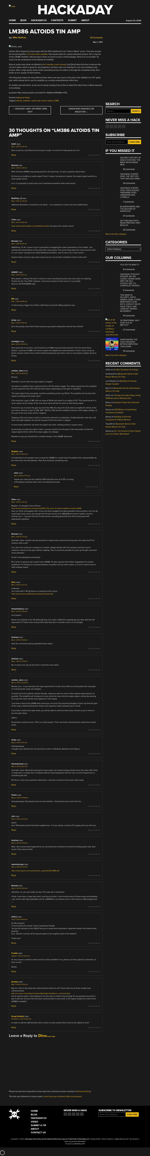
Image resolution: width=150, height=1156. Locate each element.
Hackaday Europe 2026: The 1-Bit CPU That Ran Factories (130, 176)
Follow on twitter (111, 126)
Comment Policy (83, 1091)
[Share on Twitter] (13, 41)
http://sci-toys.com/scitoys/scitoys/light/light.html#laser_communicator (40, 993)
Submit (72, 20)
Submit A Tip (38, 1125)
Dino (13, 582)
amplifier (26, 100)
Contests (57, 20)
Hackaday (75, 10)
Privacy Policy (95, 1139)
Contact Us (38, 1132)
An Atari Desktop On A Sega (125, 369)
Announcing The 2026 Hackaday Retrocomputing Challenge (129, 343)
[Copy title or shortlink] (23, 42)
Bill (12, 299)
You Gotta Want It (129, 264)
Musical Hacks (24, 97)
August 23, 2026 (133, 20)
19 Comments (128, 351)
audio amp (36, 100)
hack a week (47, 100)
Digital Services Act (121, 1139)
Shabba (14, 982)
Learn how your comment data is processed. (62, 1096)
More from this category (115, 234)
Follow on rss (119, 126)
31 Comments (128, 216)
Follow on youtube (115, 126)
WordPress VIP (79, 1144)
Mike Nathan (19, 37)
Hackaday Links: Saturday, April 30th (29, 110)
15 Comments (128, 315)
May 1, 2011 (98, 42)
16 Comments (128, 269)
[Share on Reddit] (20, 41)
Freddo (14, 953)
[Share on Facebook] (10, 41)
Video (34, 1121)
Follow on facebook (107, 126)
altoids (19, 100)
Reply (13, 155)
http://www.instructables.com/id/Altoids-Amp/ (30, 226)
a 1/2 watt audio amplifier (37, 54)
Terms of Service (107, 1139)
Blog (23, 20)
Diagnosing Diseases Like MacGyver (81, 110)
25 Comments (128, 230)
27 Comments (128, 329)
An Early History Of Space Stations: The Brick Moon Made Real (130, 161)
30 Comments (96, 37)
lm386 (56, 100)
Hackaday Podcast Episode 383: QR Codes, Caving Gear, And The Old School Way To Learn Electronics (130, 280)
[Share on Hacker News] (17, 41)
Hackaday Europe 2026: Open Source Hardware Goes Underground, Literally (129, 192)
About (85, 20)
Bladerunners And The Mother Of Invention (130, 208)
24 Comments (128, 183)
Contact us (123, 126)
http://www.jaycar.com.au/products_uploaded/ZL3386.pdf (35, 871)
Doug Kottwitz (17, 1016)
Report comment (94, 155)
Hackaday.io (39, 20)
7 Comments (128, 202)
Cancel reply (51, 1036)
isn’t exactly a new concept (54, 64)
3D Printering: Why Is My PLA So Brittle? (129, 322)
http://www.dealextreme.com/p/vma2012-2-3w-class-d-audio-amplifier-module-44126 (46, 508)
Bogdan (14, 451)
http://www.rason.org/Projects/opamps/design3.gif (32, 594)
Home (12, 20)
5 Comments (128, 290)
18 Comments (128, 169)
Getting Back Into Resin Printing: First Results (130, 222)
